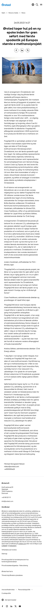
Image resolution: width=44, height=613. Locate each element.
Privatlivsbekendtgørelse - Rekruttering (15, 565)
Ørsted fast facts (7, 571)
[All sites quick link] (33, 4)
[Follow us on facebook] (2, 606)
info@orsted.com (7, 501)
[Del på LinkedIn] (22, 50)
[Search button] (37, 4)
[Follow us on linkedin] (11, 606)
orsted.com (22, 544)
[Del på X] (28, 50)
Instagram (13, 546)
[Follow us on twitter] (15, 606)
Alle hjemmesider (10, 600)
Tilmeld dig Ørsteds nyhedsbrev (12, 575)
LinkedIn (4, 546)
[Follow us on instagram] (7, 606)
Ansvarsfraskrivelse (8, 589)
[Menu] (41, 4)
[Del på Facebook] (16, 50)
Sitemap (4, 554)
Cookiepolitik (6, 593)
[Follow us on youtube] (20, 606)
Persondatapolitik (24, 589)
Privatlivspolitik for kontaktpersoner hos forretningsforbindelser (15, 560)
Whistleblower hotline (9, 550)
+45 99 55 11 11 (6, 497)
